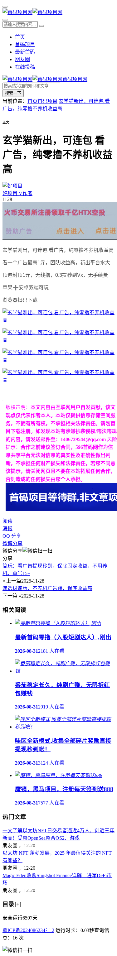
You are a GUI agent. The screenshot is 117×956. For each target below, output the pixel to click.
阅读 (7, 521)
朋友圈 (22, 59)
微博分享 (12, 543)
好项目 (17, 193)
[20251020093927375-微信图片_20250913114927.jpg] (58, 360)
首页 (20, 37)
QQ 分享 (11, 536)
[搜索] (4, 20)
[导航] (4, 7)
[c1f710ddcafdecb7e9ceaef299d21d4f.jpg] (58, 320)
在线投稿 (25, 67)
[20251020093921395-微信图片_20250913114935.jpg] (58, 340)
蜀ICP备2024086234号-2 (28, 930)
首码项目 (25, 44)
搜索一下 (13, 93)
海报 (7, 528)
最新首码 (25, 52)
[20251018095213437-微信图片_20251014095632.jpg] (58, 379)
